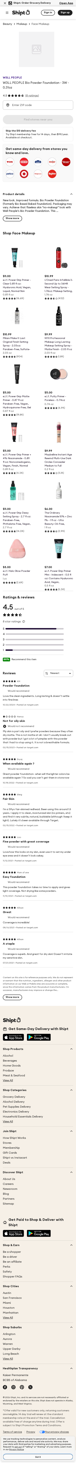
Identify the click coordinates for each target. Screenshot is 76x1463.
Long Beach (11, 1353)
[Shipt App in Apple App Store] (13, 1037)
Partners (8, 1198)
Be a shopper (12, 1251)
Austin (7, 1293)
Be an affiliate (12, 1261)
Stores (7, 1142)
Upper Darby (12, 1348)
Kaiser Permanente (15, 1375)
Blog (6, 1193)
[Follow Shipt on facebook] (5, 1387)
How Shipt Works (14, 1138)
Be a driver (10, 1256)
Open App (66, 3)
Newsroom (10, 1189)
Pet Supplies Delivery (17, 1106)
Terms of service (12, 1432)
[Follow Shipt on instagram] (13, 1387)
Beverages (10, 1060)
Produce (8, 1070)
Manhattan (10, 1312)
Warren (8, 1344)
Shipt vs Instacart (15, 1157)
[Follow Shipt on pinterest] (22, 1387)
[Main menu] (7, 12)
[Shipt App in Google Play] (39, 1037)
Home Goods (12, 1065)
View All (8, 1080)
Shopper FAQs (12, 1276)
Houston (8, 1307)
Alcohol (8, 1055)
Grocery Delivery (14, 1096)
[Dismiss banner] (5, 3)
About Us (9, 1179)
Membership (11, 1147)
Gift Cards (10, 1152)
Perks (6, 1266)
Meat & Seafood (14, 1075)
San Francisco (12, 1298)
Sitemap (8, 1203)
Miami (7, 1302)
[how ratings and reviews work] (24, 621)
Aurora (7, 1339)
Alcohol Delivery (14, 1101)
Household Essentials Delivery (23, 1116)
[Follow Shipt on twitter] (30, 1387)
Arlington (9, 1334)
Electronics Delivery (16, 1111)
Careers (8, 1184)
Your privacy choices (57, 1432)
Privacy (30, 1432)
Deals (6, 1162)
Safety (7, 1271)
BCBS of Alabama (15, 1380)
